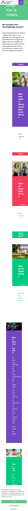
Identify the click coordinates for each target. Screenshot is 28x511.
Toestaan (14, 501)
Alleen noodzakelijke (14, 505)
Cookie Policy (13, 509)
